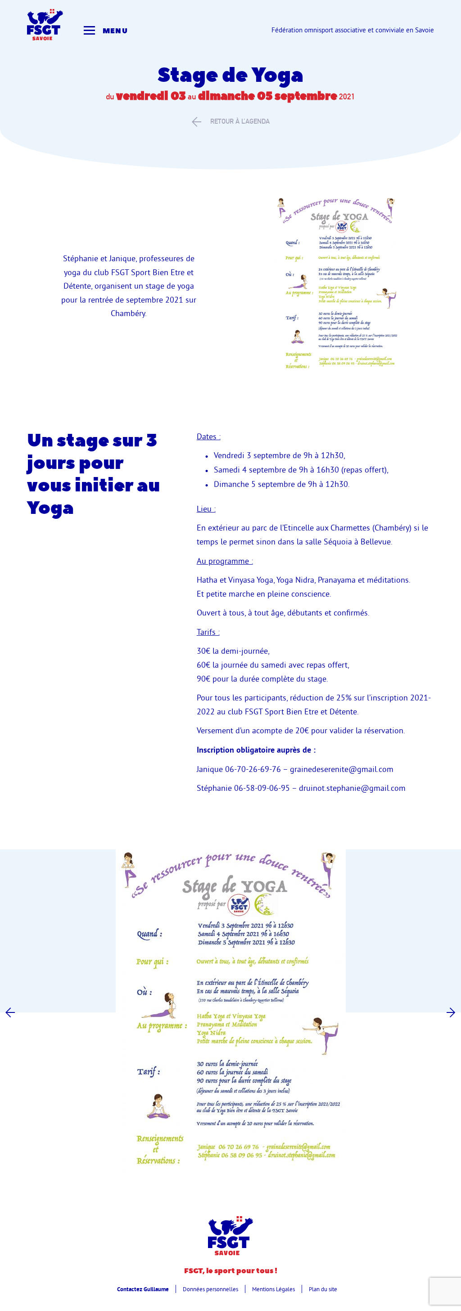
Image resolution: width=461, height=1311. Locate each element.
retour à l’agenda (240, 121)
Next (451, 1012)
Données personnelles (210, 1289)
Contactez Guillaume (143, 1289)
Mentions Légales (273, 1289)
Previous (10, 1012)
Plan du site (323, 1289)
